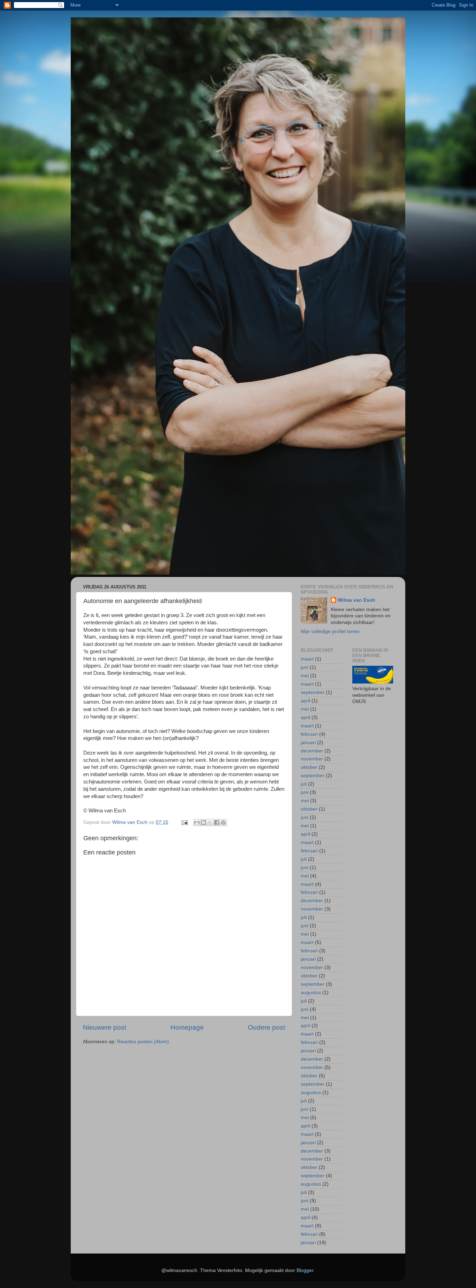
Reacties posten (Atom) (143, 1041)
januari (308, 742)
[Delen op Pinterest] (223, 822)
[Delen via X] (210, 822)
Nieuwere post (104, 1027)
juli (304, 784)
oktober (309, 767)
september (312, 692)
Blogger (305, 1270)
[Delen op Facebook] (216, 822)
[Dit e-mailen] (196, 822)
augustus (311, 992)
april (305, 700)
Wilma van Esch (356, 600)
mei (305, 675)
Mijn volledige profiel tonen (330, 631)
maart (307, 659)
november (312, 759)
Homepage (187, 1027)
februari (309, 734)
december (312, 751)
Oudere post (266, 1027)
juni (304, 667)
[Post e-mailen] (184, 822)
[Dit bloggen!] (203, 822)
